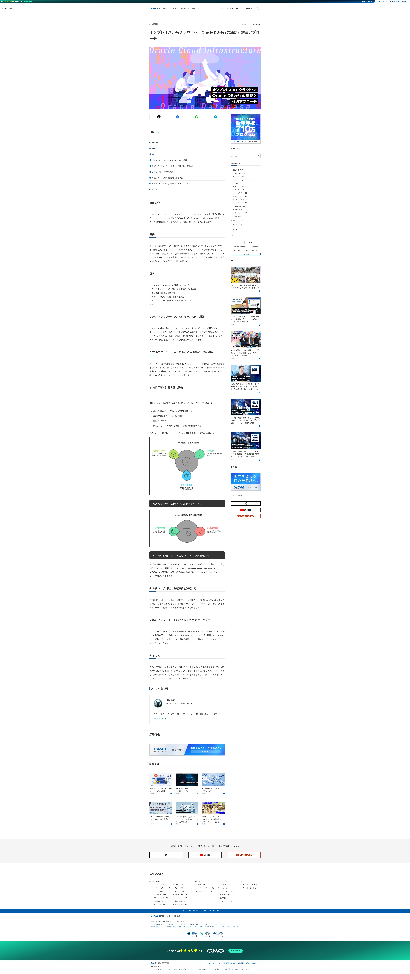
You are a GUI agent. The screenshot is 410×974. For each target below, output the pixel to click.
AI (241, 242)
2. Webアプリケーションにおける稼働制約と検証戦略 (173, 166)
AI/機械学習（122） (241, 206)
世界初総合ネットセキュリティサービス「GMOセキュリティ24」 (166, 924)
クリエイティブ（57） (250, 884)
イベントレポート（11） (250, 888)
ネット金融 (224, 969)
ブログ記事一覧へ (159, 718)
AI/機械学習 (254, 246)
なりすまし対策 (220, 926)
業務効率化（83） (241, 209)
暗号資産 (231, 969)
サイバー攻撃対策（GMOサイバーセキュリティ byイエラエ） (177, 926)
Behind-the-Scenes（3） (228, 891)
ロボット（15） (240, 176)
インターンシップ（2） (228, 888)
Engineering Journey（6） (244, 180)
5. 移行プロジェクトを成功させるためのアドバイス (172, 184)
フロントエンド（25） (242, 200)
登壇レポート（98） (241, 216)
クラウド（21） (240, 190)
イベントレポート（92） (206, 888)
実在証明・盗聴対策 (155, 926)
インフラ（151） (240, 186)
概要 (154, 148)
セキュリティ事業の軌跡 (232, 926)
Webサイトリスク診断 (201, 924)
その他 (247, 969)
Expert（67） (239, 183)
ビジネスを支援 (182, 969)
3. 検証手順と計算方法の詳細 (163, 172)
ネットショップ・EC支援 (170, 969)
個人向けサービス (239, 969)
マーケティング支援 (201, 969)
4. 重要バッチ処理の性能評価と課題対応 (167, 178)
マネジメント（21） (241, 213)
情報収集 (217, 969)
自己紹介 (155, 142)
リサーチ (211, 969)
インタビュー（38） (227, 901)
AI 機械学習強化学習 (240, 246)
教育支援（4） (225, 884)
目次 (154, 154)
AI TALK (250, 242)
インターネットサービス (156, 969)
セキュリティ (191, 969)
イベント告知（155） (205, 891)
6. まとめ (156, 189)
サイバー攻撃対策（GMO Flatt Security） (204, 926)
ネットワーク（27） (241, 196)
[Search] (258, 156)
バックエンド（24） (241, 203)
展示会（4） (202, 884)
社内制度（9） (225, 898)
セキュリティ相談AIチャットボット (217, 924)
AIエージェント (238, 250)
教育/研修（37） (225, 894)
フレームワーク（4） (242, 173)
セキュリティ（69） (241, 193)
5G (235, 242)
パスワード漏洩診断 (189, 924)
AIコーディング (252, 250)
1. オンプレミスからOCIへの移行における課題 (170, 160)
